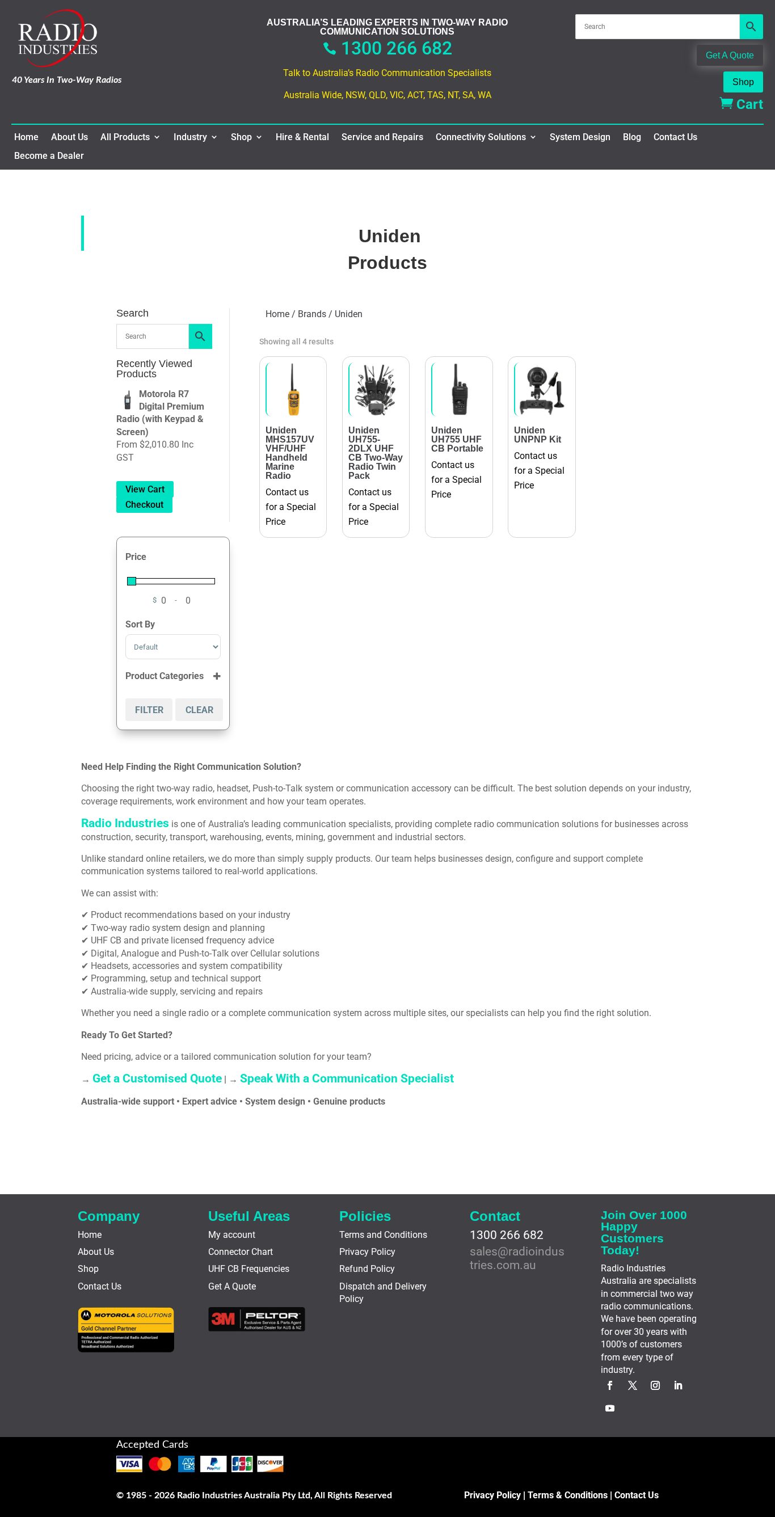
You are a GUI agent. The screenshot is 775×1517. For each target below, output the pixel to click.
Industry (190, 137)
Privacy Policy (367, 1251)
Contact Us (675, 137)
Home (26, 137)
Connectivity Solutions (481, 137)
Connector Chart (240, 1251)
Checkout (144, 504)
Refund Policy (367, 1268)
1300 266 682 (387, 48)
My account (231, 1234)
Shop (743, 82)
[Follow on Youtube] (610, 1408)
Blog (632, 137)
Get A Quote (730, 55)
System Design (580, 137)
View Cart (145, 489)
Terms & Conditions (568, 1495)
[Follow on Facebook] (610, 1385)
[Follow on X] (633, 1385)
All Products (125, 137)
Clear (199, 710)
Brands (312, 314)
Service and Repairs (382, 137)
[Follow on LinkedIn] (678, 1385)
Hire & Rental (302, 137)
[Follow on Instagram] (655, 1385)
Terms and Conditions (383, 1234)
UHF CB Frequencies (248, 1268)
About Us (69, 137)
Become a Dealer (49, 156)
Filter (149, 710)
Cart (741, 104)
